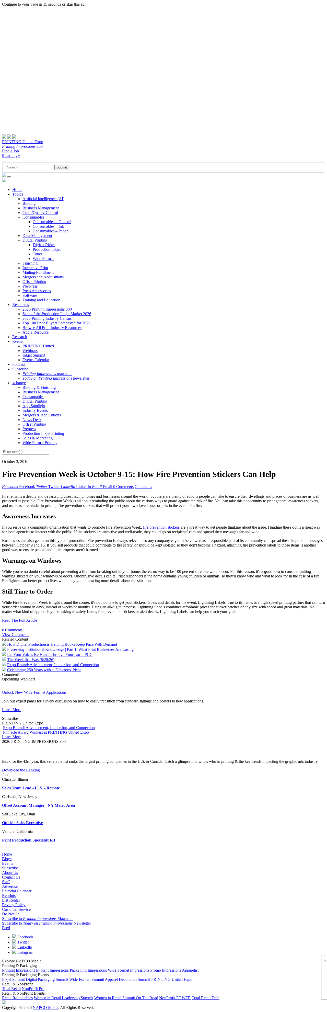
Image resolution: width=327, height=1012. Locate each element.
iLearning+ (11, 155)
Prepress (29, 429)
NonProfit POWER (175, 998)
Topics (17, 194)
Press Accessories (36, 291)
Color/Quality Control (40, 212)
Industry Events (35, 410)
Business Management (40, 208)
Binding (29, 203)
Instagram (24, 952)
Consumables (33, 217)
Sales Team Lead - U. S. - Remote (31, 788)
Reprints (9, 895)
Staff (6, 882)
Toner (37, 254)
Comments (143, 486)
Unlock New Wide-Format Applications (34, 692)
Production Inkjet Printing (43, 433)
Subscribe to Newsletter (46, 923)
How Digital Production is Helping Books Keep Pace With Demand (62, 644)
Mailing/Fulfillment (38, 272)
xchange (19, 383)
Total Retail (11, 988)
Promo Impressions (165, 970)
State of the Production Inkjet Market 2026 (56, 314)
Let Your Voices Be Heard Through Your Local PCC (49, 654)
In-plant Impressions (52, 970)
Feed (6, 928)
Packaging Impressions (88, 970)
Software (29, 295)
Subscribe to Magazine (37, 918)
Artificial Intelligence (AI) (43, 199)
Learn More (11, 710)
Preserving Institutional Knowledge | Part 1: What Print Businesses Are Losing (70, 649)
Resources (20, 304)
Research (19, 337)
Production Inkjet (47, 249)
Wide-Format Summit (86, 979)
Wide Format (43, 258)
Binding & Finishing (39, 387)
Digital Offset (44, 245)
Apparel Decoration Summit (127, 979)
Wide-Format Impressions (128, 970)
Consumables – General (52, 222)
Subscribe (20, 369)
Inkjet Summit (33, 355)
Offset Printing (34, 281)
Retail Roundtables (17, 998)
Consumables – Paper (50, 231)
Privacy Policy (14, 905)
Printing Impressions (18, 970)
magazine (47, 373)
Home (17, 189)
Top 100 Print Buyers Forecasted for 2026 (56, 323)
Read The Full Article (19, 620)
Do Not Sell (11, 914)
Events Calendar (35, 360)
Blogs (6, 859)
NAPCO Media (45, 1007)
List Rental (11, 900)
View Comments (15, 634)
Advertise (10, 886)
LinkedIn (24, 947)
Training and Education (41, 300)
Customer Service (16, 909)
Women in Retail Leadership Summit (63, 998)
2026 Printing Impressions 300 (47, 309)
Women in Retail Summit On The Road (126, 998)
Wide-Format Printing (39, 442)
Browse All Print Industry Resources (51, 327)
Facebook (24, 937)
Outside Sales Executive (22, 823)
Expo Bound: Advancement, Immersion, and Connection (53, 665)
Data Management (37, 235)
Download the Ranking (21, 770)
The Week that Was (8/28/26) (30, 659)
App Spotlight (33, 406)
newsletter (55, 378)
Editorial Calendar (16, 891)
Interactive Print (35, 268)
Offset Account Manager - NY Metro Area (38, 805)
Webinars (30, 350)
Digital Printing (34, 240)
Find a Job (10, 151)
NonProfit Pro (33, 988)
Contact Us (11, 877)
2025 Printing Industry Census (47, 318)
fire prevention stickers (161, 527)
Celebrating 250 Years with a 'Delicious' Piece (44, 670)
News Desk (31, 419)
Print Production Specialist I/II (28, 840)
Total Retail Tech (205, 998)
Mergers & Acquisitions (41, 415)
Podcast (18, 364)
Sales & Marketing (37, 438)
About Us (10, 872)
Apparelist (190, 970)
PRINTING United (38, 346)
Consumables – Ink (48, 226)
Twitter (22, 942)
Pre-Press (30, 286)
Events (17, 341)
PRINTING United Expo (22, 142)
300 (22, 146)
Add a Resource (35, 332)
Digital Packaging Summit (47, 979)
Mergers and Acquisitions (43, 277)
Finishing (30, 263)
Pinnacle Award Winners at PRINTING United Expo (46, 732)
